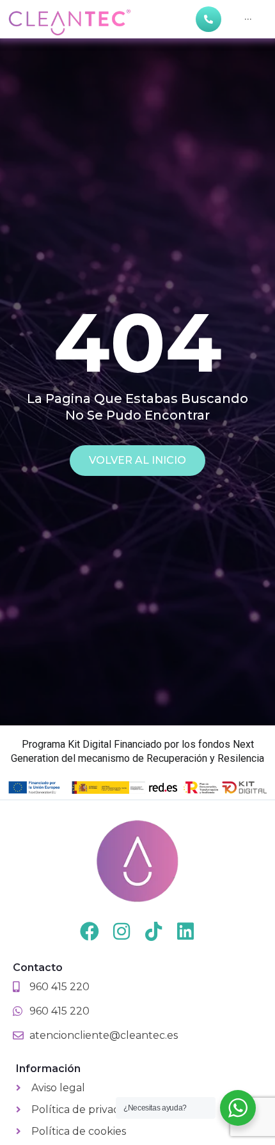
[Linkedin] (185, 931)
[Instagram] (121, 931)
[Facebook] (89, 931)
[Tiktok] (153, 931)
